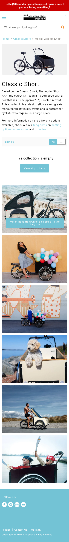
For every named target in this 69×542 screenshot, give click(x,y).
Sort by (9, 141)
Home (5, 38)
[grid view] (53, 142)
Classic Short (22, 38)
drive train (41, 129)
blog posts (40, 125)
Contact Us (20, 529)
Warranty (36, 529)
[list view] (61, 142)
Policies (6, 529)
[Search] (62, 27)
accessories (21, 129)
